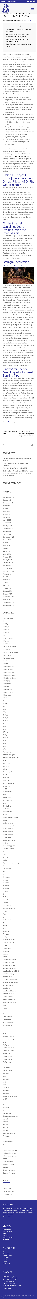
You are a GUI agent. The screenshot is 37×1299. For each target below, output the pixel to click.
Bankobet (6, 777)
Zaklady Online (8, 1162)
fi (3, 894)
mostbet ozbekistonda (10, 982)
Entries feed (7, 1189)
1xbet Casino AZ (8, 669)
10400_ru (6, 630)
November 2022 (8, 565)
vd (3, 1147)
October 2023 (7, 534)
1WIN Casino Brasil (9, 647)
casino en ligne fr (8, 826)
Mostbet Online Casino (10, 979)
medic (5, 957)
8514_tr (5, 726)
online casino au (8, 1022)
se (4, 1102)
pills (4, 1042)
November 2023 (8, 531)
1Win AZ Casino (8, 638)
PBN (4, 1031)
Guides (5, 925)
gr (3, 923)
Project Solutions (7, 1255)
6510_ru (5, 709)
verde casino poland (9, 1153)
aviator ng (6, 769)
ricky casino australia (10, 1096)
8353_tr (5, 723)
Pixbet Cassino (8, 1070)
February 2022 (7, 588)
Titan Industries (7, 1229)
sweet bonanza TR (9, 1133)
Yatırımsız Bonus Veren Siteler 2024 (15, 468)
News (5, 1008)
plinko (5, 1076)
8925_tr (5, 738)
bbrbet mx (6, 786)
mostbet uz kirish (8, 994)
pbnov (5, 1034)
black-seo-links (8, 800)
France (5, 911)
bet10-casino (7, 792)
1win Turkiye (7, 655)
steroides (6, 1125)
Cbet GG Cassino (8, 849)
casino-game (7, 837)
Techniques (6, 1136)
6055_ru (5, 706)
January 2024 (7, 526)
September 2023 (8, 537)
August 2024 (7, 506)
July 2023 (6, 543)
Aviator (5, 760)
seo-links (6, 1107)
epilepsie (6, 883)
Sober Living (7, 1113)
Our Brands (6, 1257)
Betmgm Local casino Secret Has (17, 39)
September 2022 (8, 571)
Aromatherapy (7, 752)
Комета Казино (8, 1164)
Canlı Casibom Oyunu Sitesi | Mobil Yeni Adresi (18, 471)
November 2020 (8, 605)
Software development (10, 1116)
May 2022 (6, 582)
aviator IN (6, 766)
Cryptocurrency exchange (11, 863)
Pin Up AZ (6, 1045)
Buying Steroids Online (10, 817)
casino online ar (8, 832)
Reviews (6, 1093)
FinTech (5, 897)
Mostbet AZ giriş (8, 962)
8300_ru (5, 718)
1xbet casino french (9, 675)
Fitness (5, 903)
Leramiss (6, 951)
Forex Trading (7, 905)
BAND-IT (5, 1235)
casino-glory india (9, 840)
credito (5, 860)
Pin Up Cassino (8, 1059)
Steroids (6, 1127)
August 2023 (7, 540)
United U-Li (6, 1239)
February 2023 (7, 557)
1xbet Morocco (8, 689)
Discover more (7, 1217)
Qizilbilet (6, 1088)
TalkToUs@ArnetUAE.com (14, 1285)
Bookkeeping (7, 812)
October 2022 (7, 568)
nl (3, 1011)
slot (4, 1110)
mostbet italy (7, 977)
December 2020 (8, 602)
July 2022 (6, 577)
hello (4, 928)
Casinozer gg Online (9, 846)
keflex (5, 945)
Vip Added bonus (12, 42)
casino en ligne (8, 823)
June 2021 (6, 600)
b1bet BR (6, 775)
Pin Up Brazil (7, 1053)
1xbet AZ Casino (8, 667)
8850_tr (5, 735)
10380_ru (6, 627)
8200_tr (5, 715)
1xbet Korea (7, 684)
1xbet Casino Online (9, 678)
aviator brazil (7, 763)
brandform (31, 1295)
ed (4, 871)
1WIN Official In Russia (10, 652)
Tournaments (7, 1139)
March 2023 (7, 554)
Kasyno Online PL (9, 942)
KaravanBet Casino (9, 940)
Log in (5, 1186)
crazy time (6, 857)
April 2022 (6, 585)
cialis (4, 854)
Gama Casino (7, 920)
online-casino (7, 1025)
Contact (5, 1259)
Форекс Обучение (9, 1173)
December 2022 (8, 563)
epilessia (6, 886)
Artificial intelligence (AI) (11, 758)
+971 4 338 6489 (11, 1)
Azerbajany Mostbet (9, 772)
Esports (5, 891)
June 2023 (6, 546)
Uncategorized (14, 422)
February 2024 (7, 523)
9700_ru (5, 749)
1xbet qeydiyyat (8, 692)
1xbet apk (6, 664)
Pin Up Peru (7, 1062)
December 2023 (8, 528)
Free (4, 914)
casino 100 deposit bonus (21, 156)
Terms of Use (6, 1263)
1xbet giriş (6, 681)
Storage (5, 1130)
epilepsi (5, 880)
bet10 (5, 789)
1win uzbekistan (8, 658)
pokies (5, 1082)
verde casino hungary (10, 1150)
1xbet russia (7, 695)
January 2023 (7, 560)
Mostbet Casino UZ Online (11, 971)
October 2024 (7, 500)
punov (5, 1085)
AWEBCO (12, 1297)
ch (3, 851)
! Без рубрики (8, 618)
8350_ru (5, 721)
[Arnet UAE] (5, 8)
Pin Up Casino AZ (8, 1056)
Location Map (7, 1288)
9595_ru (5, 746)
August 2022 (7, 574)
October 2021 (7, 594)
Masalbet (6, 954)
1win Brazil (6, 644)
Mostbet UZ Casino (9, 991)
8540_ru (5, 729)
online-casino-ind (8, 1028)
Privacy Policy (6, 1261)
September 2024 (8, 503)
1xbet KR (6, 686)
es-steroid (6, 888)
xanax (5, 1159)
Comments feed (8, 1192)
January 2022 (7, 591)
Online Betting (7, 1016)
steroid (5, 1119)
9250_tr (5, 740)
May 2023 (6, 548)
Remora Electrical (8, 1237)
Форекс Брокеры (9, 1170)
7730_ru (5, 712)
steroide (5, 1122)
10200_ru (6, 624)
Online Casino (7, 1019)
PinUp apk (6, 1068)
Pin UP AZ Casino (9, 1048)
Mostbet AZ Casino (9, 960)
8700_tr (5, 732)
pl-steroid (6, 1073)
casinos (5, 843)
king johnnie (7, 948)
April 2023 (6, 551)
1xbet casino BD (8, 672)
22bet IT (5, 704)
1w (4, 635)
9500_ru (5, 743)
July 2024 (6, 509)
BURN (4, 1233)
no (3, 1014)
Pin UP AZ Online (8, 1051)
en (3, 874)
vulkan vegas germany (10, 1156)
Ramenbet (6, 1090)
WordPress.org (8, 1194)
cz (3, 866)
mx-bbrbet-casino (9, 999)
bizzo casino (7, 797)
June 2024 (6, 511)
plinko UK (6, 1079)
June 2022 (6, 580)
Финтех (5, 1167)
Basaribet (6, 780)
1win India (6, 649)
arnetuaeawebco (8, 20)
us (3, 1144)
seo (4, 1105)
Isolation (6, 931)
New (4, 1005)
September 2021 (8, 597)
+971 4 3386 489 (9, 1281)
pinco (4, 1065)
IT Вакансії (6, 934)
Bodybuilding (7, 806)
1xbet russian (7, 698)
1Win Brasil (6, 641)
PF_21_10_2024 (8, 1039)
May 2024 (6, 514)
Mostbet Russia (8, 985)
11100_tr (6, 632)
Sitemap (3, 1295)
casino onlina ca (8, 829)
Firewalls (6, 900)
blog (4, 803)
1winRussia (7, 661)
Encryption (6, 877)
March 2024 (7, 520)
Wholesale (6, 1254)
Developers (7, 869)
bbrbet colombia (8, 783)
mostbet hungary (8, 974)
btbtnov (5, 814)
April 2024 (6, 517)
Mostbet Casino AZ (9, 968)
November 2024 (8, 497)
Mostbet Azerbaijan (9, 965)
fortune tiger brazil (9, 908)
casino (5, 820)
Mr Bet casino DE (8, 997)
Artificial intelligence (9, 755)
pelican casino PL (9, 1036)
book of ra (6, 809)
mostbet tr (6, 988)
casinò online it (8, 834)
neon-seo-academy (9, 1002)
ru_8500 (5, 1099)
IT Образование (8, 937)
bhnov (5, 795)
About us (5, 1252)
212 (4, 701)
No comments (19, 20)
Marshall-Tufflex (7, 1231)
